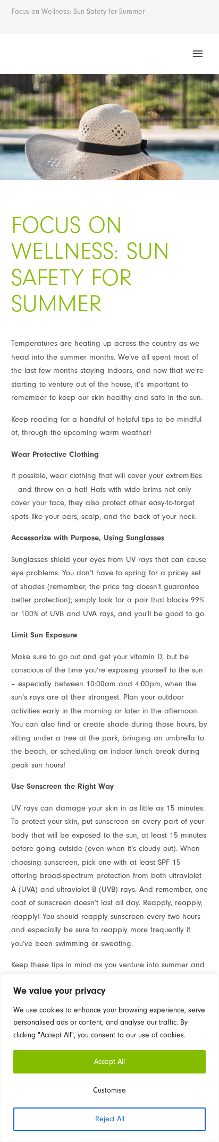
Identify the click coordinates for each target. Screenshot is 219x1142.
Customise (109, 1090)
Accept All (109, 1061)
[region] (109, 1058)
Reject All (109, 1118)
